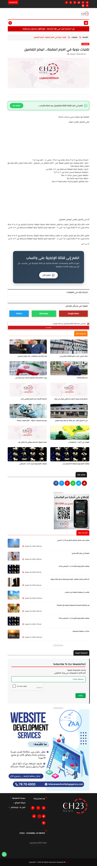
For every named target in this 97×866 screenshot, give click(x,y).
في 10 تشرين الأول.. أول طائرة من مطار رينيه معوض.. (71, 420)
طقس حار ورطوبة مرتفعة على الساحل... (76, 592)
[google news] (83, 5)
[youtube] (84, 483)
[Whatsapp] (83, 2)
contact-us (13, 2)
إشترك (80, 695)
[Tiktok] (39, 816)
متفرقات (74, 37)
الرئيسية (85, 37)
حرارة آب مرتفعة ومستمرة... (80, 631)
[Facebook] (66, 2)
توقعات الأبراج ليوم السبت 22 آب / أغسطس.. (33, 463)
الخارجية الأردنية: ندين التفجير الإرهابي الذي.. (33, 399)
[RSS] (87, 5)
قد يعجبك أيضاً (81, 333)
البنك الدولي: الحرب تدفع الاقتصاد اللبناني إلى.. (73, 356)
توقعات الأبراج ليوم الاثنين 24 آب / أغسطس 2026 (74, 618)
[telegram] (87, 2)
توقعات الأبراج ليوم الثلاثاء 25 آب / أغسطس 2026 (74, 566)
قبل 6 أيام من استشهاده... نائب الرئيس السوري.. (32, 356)
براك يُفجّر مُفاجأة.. (82, 377)
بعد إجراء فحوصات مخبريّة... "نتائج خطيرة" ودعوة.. (31, 420)
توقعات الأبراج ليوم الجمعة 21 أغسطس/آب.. (75, 463)
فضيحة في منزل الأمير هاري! (80, 553)
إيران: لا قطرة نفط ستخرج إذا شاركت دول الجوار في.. (31, 377)
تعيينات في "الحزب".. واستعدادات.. (78, 442)
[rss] (44, 823)
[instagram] (74, 2)
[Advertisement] (48, 139)
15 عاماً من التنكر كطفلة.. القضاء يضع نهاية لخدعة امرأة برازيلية (70, 579)
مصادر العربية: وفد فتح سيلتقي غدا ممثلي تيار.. (32, 442)
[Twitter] (70, 2)
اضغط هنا (16, 105)
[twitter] (61, 483)
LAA (67, 862)
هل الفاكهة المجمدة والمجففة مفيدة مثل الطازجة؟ (73, 605)
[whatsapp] (73, 483)
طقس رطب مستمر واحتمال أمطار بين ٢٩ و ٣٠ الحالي (73, 540)
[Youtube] (78, 2)
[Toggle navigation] (86, 23)
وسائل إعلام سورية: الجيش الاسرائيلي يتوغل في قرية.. (71, 399)
